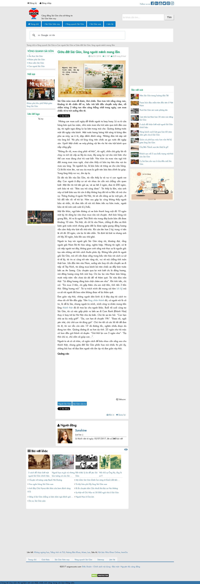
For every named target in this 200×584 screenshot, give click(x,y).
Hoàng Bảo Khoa (73, 552)
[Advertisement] (92, 376)
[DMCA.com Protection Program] (100, 576)
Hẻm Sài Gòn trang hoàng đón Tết (154, 95)
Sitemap (100, 559)
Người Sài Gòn (64, 403)
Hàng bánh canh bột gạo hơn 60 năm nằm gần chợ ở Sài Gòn (156, 133)
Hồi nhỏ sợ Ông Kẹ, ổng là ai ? (110, 474)
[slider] (63, 58)
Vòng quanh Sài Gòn (75, 23)
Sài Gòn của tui (79, 403)
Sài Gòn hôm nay (52, 23)
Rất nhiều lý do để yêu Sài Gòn (87, 474)
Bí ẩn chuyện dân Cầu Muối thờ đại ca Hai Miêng (97, 488)
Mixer (84, 552)
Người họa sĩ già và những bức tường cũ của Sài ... (63, 474)
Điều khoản (87, 566)
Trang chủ (34, 23)
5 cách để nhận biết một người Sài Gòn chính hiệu (38, 474)
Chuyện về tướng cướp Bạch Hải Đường (45, 479)
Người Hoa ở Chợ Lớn (85, 496)
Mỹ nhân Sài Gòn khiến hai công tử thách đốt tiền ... (98, 479)
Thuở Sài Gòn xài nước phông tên (154, 109)
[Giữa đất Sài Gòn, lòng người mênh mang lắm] (92, 96)
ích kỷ (119, 288)
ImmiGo (124, 552)
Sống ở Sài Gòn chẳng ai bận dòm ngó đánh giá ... (51, 496)
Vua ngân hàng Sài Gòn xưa (41, 484)
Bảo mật (115, 566)
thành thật (68, 307)
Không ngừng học (41, 552)
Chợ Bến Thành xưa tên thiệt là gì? (154, 146)
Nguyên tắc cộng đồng (130, 566)
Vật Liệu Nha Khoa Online (109, 552)
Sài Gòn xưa (95, 23)
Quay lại (122, 414)
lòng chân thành (96, 300)
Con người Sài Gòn (37, 66)
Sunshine (81, 430)
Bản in (111, 414)
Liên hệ (110, 23)
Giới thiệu (46, 559)
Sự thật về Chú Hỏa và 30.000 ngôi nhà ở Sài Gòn (97, 492)
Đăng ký (33, 2)
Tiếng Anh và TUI (57, 552)
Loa (88, 552)
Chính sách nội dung (102, 566)
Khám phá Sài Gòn (37, 59)
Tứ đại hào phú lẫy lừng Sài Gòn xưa (91, 484)
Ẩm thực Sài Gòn (36, 55)
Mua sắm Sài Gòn (36, 62)
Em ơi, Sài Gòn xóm (37, 500)
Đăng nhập (46, 2)
